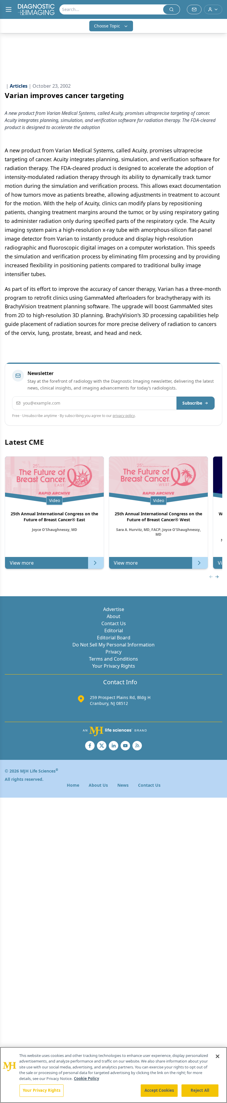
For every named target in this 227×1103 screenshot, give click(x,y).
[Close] (217, 1056)
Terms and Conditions (113, 659)
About (113, 616)
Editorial (113, 630)
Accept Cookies (159, 1090)
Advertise (113, 609)
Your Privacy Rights (113, 666)
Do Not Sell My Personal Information (113, 644)
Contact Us (113, 623)
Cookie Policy (86, 1078)
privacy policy (124, 415)
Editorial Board (113, 637)
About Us (98, 785)
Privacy (113, 652)
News (123, 785)
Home (73, 785)
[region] (113, 1075)
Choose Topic (107, 26)
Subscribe (192, 403)
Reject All (200, 1090)
